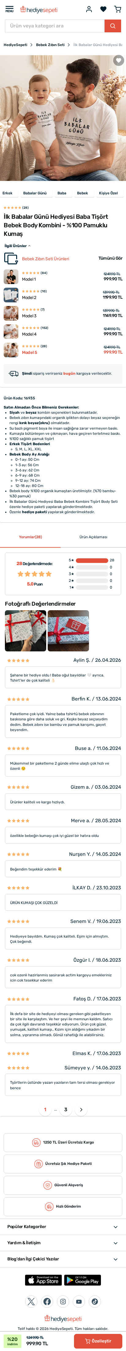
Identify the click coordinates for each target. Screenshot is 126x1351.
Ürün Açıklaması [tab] (93, 537)
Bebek (82, 193)
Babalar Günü (34, 193)
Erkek (7, 193)
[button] (81, 1109)
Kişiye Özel (108, 193)
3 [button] (65, 1109)
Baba (61, 193)
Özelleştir (101, 1341)
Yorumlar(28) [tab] (30, 537)
